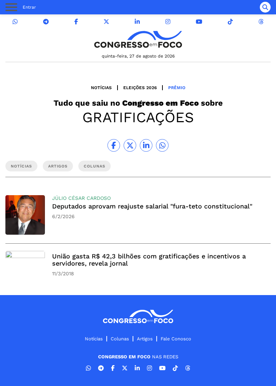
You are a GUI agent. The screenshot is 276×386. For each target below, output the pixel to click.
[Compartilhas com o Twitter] (130, 145)
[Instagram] (167, 21)
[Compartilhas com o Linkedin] (146, 145)
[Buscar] (265, 7)
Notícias (101, 87)
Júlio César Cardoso (81, 198)
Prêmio (176, 87)
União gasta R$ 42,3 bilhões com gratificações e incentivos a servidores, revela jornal (149, 259)
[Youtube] (199, 21)
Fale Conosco (176, 338)
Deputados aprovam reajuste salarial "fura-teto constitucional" (152, 206)
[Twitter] (106, 21)
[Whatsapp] (15, 21)
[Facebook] (76, 21)
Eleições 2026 (140, 87)
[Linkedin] (137, 21)
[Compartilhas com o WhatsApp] (162, 145)
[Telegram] (46, 21)
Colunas (120, 338)
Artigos (145, 338)
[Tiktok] (230, 21)
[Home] (138, 39)
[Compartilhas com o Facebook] (113, 145)
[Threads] (260, 21)
